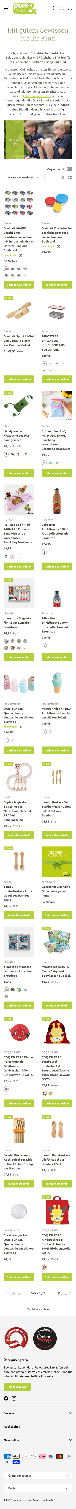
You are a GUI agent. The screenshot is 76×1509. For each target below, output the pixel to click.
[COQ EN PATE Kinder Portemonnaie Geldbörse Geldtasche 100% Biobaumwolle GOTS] (19, 1032)
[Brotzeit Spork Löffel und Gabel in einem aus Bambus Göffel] (19, 311)
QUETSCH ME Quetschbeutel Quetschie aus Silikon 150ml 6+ (19, 715)
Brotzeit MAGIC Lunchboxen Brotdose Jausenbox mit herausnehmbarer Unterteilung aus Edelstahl (19, 239)
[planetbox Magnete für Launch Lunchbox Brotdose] (19, 942)
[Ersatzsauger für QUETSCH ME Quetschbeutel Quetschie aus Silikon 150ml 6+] (19, 1210)
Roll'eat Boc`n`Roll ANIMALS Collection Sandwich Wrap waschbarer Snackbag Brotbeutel (18, 533)
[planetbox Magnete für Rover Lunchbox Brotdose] (19, 593)
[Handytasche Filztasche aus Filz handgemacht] (19, 406)
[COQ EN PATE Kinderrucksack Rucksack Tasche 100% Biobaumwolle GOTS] (57, 1210)
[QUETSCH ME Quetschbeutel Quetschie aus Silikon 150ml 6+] (19, 683)
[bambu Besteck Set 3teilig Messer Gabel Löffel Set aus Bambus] (57, 777)
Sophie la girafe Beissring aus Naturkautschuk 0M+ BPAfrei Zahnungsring (18, 811)
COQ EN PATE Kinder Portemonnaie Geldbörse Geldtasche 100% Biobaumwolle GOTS (18, 1066)
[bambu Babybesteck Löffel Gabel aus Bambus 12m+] (57, 1130)
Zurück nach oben (38, 1309)
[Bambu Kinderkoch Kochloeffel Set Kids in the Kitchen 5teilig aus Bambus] (19, 1130)
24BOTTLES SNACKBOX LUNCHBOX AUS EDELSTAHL (53, 342)
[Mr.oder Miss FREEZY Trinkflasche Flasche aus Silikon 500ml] (57, 683)
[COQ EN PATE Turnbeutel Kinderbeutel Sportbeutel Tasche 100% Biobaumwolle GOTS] (57, 1032)
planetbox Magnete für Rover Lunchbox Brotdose (17, 622)
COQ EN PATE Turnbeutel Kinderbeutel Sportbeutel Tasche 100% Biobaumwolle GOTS (56, 1068)
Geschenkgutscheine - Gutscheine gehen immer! (57, 891)
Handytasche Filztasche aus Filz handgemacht (16, 435)
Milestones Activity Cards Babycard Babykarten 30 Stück (56, 971)
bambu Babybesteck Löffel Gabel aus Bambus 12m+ (56, 1159)
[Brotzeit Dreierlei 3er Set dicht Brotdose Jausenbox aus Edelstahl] (57, 203)
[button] (70, 8)
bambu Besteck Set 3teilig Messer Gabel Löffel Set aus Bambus (56, 808)
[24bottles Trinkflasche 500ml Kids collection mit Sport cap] (57, 499)
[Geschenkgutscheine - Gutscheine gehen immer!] (57, 861)
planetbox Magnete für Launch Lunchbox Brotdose (18, 971)
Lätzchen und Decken (37, 96)
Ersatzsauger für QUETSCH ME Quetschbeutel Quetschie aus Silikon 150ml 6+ (19, 1244)
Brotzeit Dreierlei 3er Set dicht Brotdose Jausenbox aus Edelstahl (57, 234)
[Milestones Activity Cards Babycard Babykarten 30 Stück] (57, 942)
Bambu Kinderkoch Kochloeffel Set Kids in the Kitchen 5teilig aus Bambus (18, 1161)
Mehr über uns (17, 1386)
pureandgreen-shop (22, 1500)
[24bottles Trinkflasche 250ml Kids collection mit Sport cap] (57, 593)
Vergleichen (54, 169)
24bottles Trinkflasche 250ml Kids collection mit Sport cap (55, 624)
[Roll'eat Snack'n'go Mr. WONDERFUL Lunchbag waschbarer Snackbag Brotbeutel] (57, 406)
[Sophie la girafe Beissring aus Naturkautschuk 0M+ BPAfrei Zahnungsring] (19, 777)
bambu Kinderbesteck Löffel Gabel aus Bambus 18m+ (18, 893)
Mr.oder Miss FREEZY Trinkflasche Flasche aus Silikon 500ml (57, 713)
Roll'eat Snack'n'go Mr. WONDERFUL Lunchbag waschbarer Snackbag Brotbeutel (56, 440)
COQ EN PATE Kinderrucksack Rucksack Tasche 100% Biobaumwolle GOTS (56, 1244)
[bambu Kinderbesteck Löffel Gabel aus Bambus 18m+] (19, 861)
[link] (15, 1293)
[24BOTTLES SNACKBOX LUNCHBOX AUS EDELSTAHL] (57, 311)
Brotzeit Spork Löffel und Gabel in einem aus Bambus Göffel (19, 340)
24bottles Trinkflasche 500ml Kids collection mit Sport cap (55, 531)
